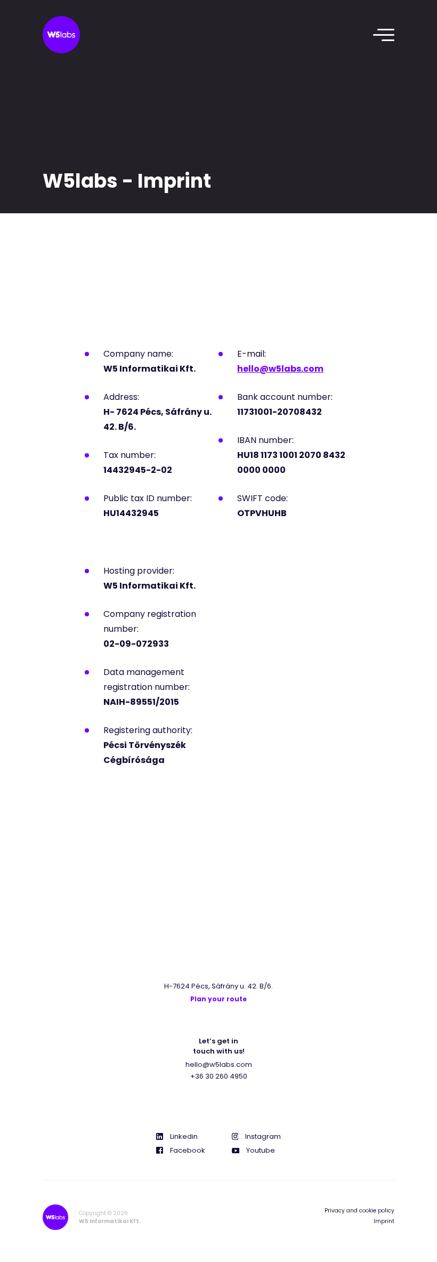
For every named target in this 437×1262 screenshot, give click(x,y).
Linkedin (184, 1136)
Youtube (260, 1150)
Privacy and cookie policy (359, 1211)
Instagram (263, 1136)
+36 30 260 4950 (218, 1076)
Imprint (384, 1221)
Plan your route (218, 998)
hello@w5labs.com (218, 1064)
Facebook (187, 1150)
